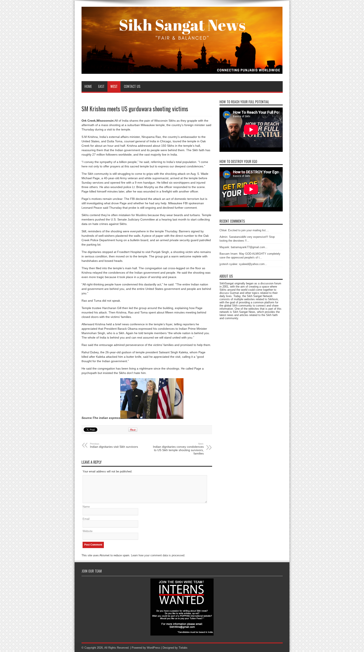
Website (87, 531)
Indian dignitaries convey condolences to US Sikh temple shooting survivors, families (178, 448)
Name (86, 506)
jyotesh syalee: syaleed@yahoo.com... (243, 264)
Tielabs (183, 647)
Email (86, 518)
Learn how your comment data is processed (157, 555)
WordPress (153, 647)
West (114, 86)
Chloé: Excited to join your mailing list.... (244, 230)
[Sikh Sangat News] (182, 71)
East (101, 86)
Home (88, 86)
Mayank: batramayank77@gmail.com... (243, 247)
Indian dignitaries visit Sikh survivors (114, 445)
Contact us (132, 86)
